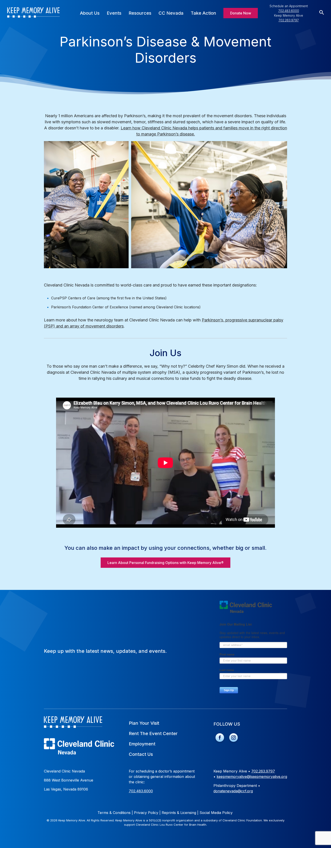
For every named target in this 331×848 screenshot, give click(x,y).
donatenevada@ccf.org (233, 791)
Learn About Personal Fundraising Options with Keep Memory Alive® (165, 562)
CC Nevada (171, 13)
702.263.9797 (289, 20)
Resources (140, 13)
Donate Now (240, 13)
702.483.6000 (288, 11)
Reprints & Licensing (180, 812)
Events (114, 13)
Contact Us (141, 754)
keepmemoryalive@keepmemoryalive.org (252, 776)
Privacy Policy (147, 812)
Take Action (203, 13)
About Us (90, 13)
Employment (142, 744)
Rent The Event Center (153, 733)
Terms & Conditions (115, 812)
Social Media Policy (216, 812)
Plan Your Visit (144, 723)
